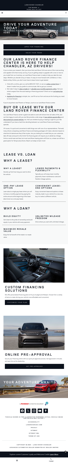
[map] (45, 411)
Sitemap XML (34, 433)
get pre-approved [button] (34, 366)
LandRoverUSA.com (34, 425)
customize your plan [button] (17, 302)
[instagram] (34, 411)
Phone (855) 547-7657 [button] (34, 9)
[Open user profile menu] (17, 460)
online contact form (52, 84)
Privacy (34, 427)
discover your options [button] (16, 392)
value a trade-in (24, 89)
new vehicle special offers (52, 117)
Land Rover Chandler (42, 445)
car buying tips (58, 91)
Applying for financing (14, 96)
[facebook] (22, 411)
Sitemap (34, 430)
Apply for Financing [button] (34, 47)
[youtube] (40, 411)
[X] (28, 411)
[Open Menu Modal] (2, 13)
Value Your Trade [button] (34, 53)
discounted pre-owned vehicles (13, 120)
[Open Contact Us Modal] (66, 13)
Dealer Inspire (52, 447)
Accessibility (33, 422)
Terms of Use (34, 436)
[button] (65, 452)
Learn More (54, 454)
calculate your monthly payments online (44, 89)
